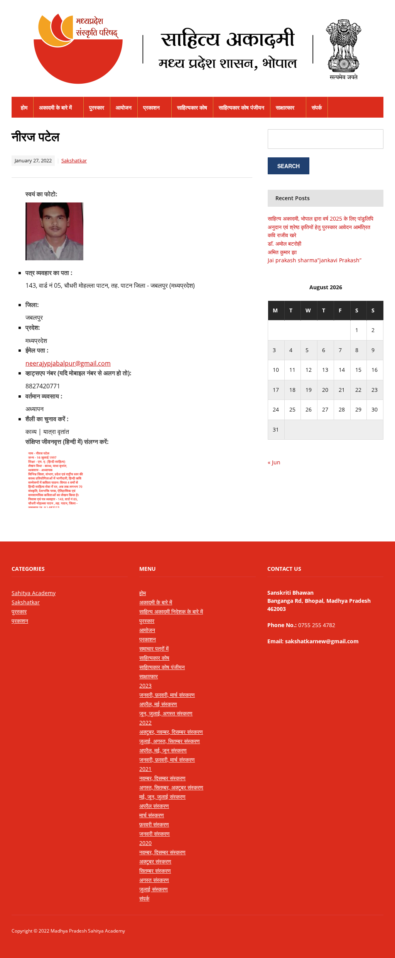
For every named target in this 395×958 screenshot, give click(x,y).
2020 (145, 843)
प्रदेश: (32, 327)
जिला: (32, 304)
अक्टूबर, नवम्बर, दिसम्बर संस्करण (171, 731)
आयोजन (124, 107)
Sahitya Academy (34, 593)
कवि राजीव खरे (282, 235)
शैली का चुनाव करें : (47, 419)
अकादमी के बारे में (55, 107)
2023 (145, 685)
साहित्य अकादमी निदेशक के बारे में (171, 611)
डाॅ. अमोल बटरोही (284, 243)
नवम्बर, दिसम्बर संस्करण (162, 778)
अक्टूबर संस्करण (155, 861)
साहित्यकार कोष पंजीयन (241, 107)
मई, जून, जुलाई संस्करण (162, 796)
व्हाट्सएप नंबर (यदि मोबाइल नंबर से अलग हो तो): (78, 373)
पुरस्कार (96, 107)
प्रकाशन (151, 107)
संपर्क (317, 107)
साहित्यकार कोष (192, 107)
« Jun (274, 462)
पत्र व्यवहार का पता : (49, 272)
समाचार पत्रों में (154, 648)
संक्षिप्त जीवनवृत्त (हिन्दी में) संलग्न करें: (67, 441)
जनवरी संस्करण (154, 833)
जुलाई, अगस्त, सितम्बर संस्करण (169, 741)
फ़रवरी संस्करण (154, 824)
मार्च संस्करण (151, 815)
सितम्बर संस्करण (155, 870)
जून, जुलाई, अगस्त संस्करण (165, 713)
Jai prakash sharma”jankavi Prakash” (314, 260)
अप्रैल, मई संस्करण (158, 704)
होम (24, 107)
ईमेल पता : (37, 350)
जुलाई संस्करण (153, 889)
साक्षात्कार (285, 107)
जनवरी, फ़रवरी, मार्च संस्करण (167, 694)
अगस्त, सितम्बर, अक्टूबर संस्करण (171, 787)
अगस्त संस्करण (154, 880)
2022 (145, 722)
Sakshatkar (74, 160)
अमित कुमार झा (282, 252)
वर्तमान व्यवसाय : (43, 396)
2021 (145, 768)
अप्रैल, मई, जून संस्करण (163, 750)
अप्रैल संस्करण (154, 806)
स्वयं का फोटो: (41, 194)
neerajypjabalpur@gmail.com (68, 363)
